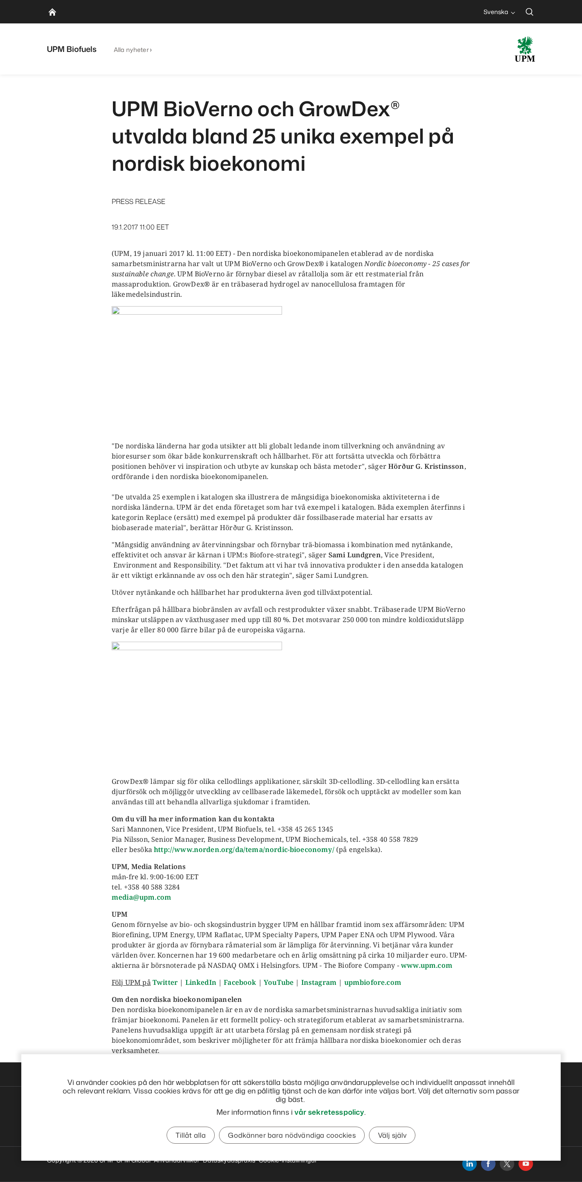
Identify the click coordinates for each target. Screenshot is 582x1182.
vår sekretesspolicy (329, 1112)
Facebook (240, 982)
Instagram (319, 982)
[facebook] (488, 1163)
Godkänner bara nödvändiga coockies (291, 1135)
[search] (529, 11)
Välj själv (392, 1135)
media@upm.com (141, 897)
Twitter (165, 982)
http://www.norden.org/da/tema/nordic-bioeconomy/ (244, 849)
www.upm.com (426, 965)
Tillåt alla (191, 1135)
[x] (507, 1163)
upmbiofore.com (372, 982)
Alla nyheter (131, 49)
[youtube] (526, 1163)
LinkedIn (200, 982)
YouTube (279, 982)
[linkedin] (469, 1163)
